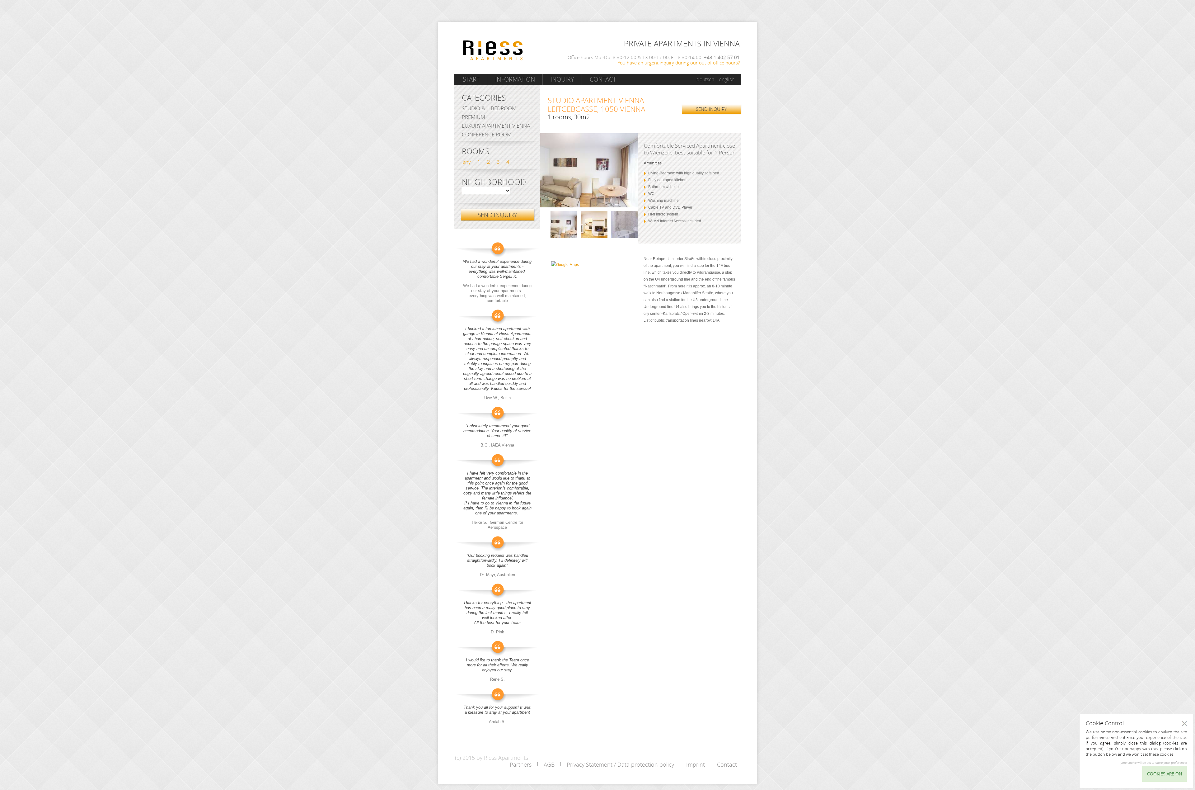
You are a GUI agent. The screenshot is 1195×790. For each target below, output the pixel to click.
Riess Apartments (493, 50)
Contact (603, 79)
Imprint (695, 764)
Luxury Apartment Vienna (496, 125)
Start (471, 79)
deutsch (705, 79)
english (726, 79)
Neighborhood (494, 182)
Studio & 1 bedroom (489, 108)
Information (515, 79)
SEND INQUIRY (711, 109)
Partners (521, 764)
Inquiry (562, 79)
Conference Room (487, 134)
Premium (473, 117)
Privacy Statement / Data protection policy (620, 764)
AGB (549, 764)
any (466, 161)
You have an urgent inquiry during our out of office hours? (679, 62)
